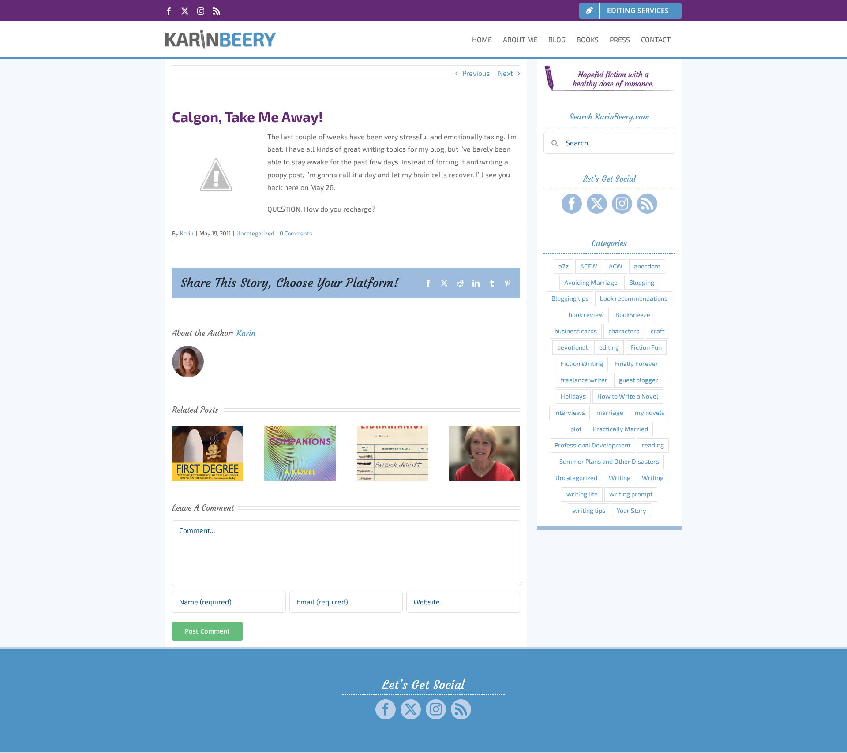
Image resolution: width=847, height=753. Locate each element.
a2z (563, 266)
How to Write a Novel (627, 396)
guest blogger (638, 380)
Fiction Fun (646, 347)
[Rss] (647, 204)
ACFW (588, 266)
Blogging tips (569, 298)
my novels (649, 412)
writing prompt (630, 494)
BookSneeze (632, 314)
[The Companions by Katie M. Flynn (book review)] (299, 430)
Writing (619, 477)
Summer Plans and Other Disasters (609, 461)
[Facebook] (572, 204)
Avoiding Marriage (591, 282)
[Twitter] (597, 204)
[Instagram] (622, 204)
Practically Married (620, 428)
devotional (572, 347)
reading (653, 445)
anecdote (647, 266)
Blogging (641, 282)
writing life (582, 494)
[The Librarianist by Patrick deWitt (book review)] (392, 430)
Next (505, 73)
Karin (187, 233)
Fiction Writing (582, 363)
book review (586, 314)
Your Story (631, 510)
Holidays (573, 396)
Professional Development (592, 445)
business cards (576, 331)
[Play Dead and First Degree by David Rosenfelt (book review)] (207, 430)
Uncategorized (255, 233)
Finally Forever (636, 363)
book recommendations (633, 298)
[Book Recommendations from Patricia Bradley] (484, 430)
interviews (569, 412)
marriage (609, 412)
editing (609, 347)
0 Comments (296, 233)
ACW (615, 266)
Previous (476, 73)
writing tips (589, 510)
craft (657, 331)
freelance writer (584, 380)
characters (623, 331)
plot (575, 428)
